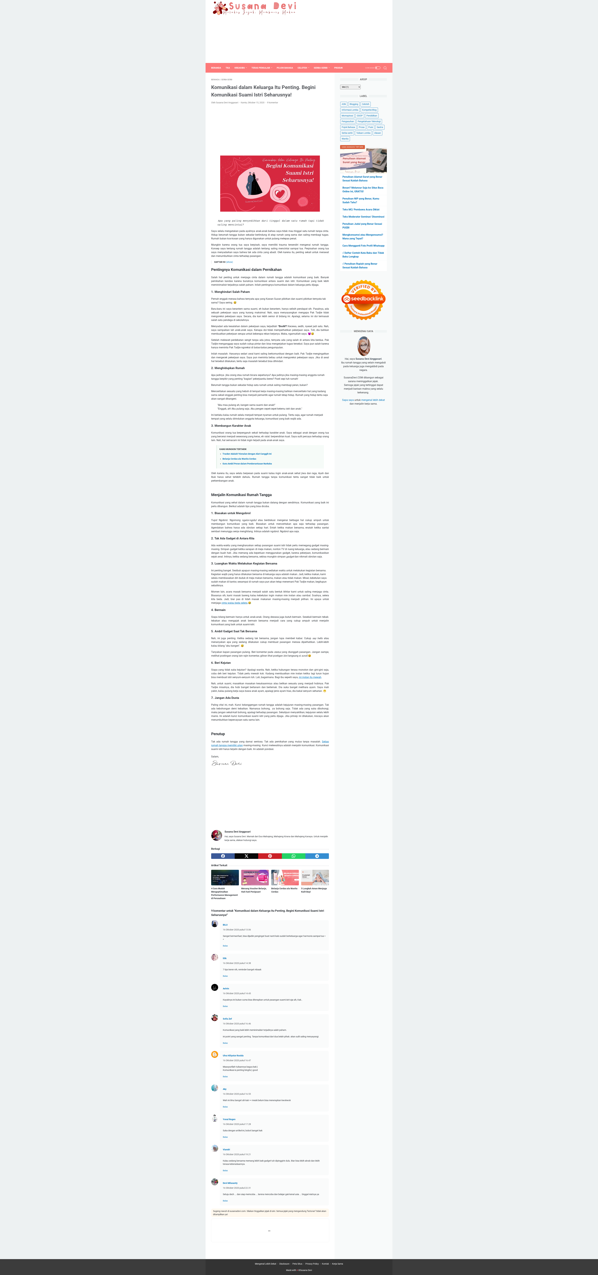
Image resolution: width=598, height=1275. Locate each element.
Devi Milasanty (230, 1183)
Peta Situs (297, 1264)
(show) (229, 262)
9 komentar (272, 102)
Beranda (216, 68)
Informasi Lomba (350, 110)
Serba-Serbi (320, 68)
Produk (338, 68)
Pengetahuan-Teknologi (369, 121)
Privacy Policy (312, 1264)
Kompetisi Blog (369, 110)
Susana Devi (306, 1270)
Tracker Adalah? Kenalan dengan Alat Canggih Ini (247, 454)
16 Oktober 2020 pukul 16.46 (237, 1023)
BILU (225, 925)
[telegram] (317, 856)
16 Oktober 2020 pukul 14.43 (237, 993)
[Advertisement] (299, 39)
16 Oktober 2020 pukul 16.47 (237, 1060)
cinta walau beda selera (234, 602)
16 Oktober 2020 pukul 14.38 (237, 963)
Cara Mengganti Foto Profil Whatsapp (363, 245)
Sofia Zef (227, 1019)
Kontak (325, 1264)
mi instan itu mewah (310, 677)
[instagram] (384, 8)
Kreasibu (240, 68)
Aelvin (226, 988)
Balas (225, 946)
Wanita (345, 138)
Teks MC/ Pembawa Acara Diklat (360, 209)
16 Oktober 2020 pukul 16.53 (237, 1094)
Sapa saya (348, 400)
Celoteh (302, 68)
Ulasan (377, 133)
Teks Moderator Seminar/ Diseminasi (363, 216)
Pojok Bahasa (285, 68)
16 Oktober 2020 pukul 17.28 (237, 1124)
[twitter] (377, 8)
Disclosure (284, 1264)
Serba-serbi (347, 133)
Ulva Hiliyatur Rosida (233, 1055)
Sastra (380, 127)
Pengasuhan (348, 121)
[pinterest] (270, 856)
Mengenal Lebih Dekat (265, 1264)
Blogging (354, 104)
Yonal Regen (229, 1119)
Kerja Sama (337, 1264)
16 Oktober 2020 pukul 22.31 (237, 1188)
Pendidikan (371, 115)
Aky (224, 1089)
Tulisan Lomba (363, 133)
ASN (344, 104)
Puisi (370, 127)
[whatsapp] (293, 856)
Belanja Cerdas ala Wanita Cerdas (239, 459)
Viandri (226, 1149)
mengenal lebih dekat (373, 400)
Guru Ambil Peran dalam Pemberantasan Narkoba (247, 463)
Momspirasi (347, 115)
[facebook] (370, 8)
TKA (228, 68)
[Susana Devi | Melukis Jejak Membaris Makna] (255, 8)
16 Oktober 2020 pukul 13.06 (237, 929)
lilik (224, 958)
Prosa (362, 127)
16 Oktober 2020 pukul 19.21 (237, 1154)
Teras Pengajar (261, 68)
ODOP (360, 115)
